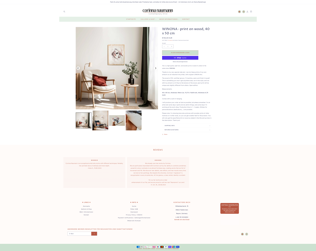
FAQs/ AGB (134, 209)
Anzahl (164, 43)
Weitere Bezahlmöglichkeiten (180, 61)
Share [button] (165, 134)
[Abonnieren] (94, 234)
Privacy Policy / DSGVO (134, 215)
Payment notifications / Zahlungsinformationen (134, 217)
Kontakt (86, 215)
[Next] (155, 68)
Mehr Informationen (86, 212)
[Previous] (78, 68)
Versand (170, 40)
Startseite (86, 206)
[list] (117, 68)
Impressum (134, 212)
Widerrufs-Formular (134, 220)
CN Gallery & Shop (149, 248)
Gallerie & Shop (86, 209)
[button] (64, 11)
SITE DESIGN (160, 248)
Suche (134, 206)
